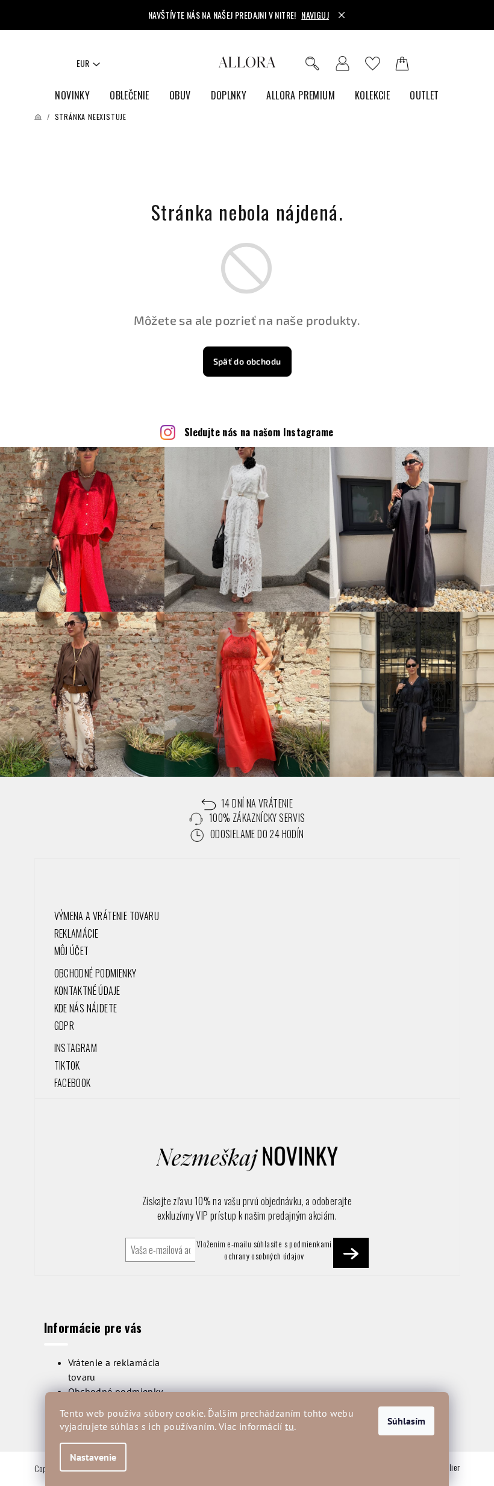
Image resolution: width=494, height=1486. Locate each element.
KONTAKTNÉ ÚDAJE (87, 990)
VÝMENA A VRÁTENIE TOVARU (107, 916)
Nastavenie (93, 1457)
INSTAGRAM (76, 1048)
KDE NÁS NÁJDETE (85, 1008)
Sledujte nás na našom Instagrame (259, 432)
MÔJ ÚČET (71, 951)
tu (289, 1426)
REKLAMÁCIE (76, 933)
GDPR (64, 1025)
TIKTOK (67, 1065)
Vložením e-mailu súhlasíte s (264, 1250)
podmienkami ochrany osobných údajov (278, 1249)
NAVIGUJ (315, 14)
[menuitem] (72, 95)
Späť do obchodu (247, 361)
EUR (83, 63)
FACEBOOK (72, 1083)
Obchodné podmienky (115, 1391)
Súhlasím (406, 1421)
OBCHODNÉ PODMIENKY (95, 973)
